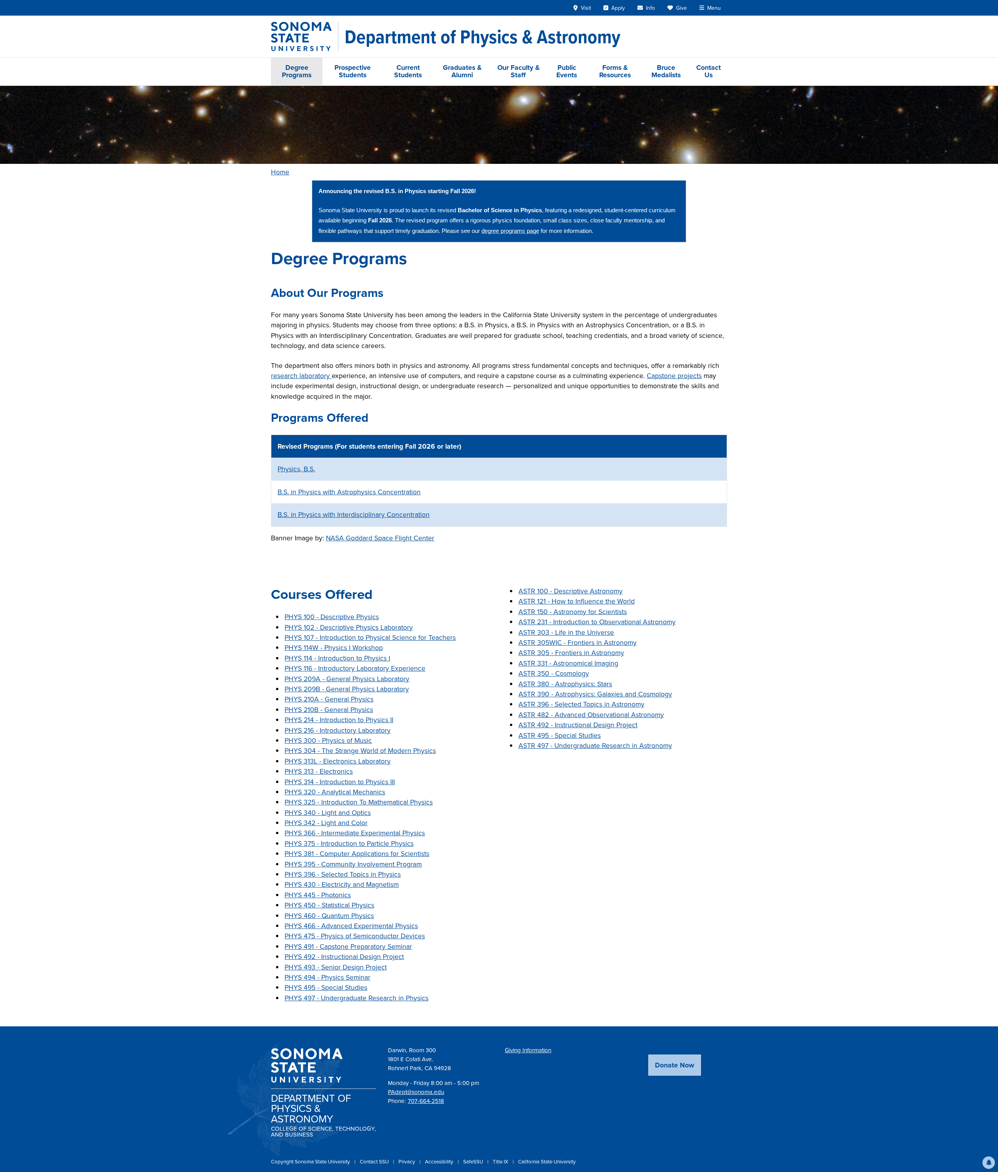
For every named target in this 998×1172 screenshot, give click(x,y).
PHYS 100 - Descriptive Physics (332, 617)
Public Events (566, 71)
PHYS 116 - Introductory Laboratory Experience (355, 668)
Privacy (407, 1161)
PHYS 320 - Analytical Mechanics (335, 792)
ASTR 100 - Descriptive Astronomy (570, 591)
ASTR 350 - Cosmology (553, 673)
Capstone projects (674, 376)
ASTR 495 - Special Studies (559, 735)
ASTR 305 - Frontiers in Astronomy (571, 653)
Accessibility (440, 1161)
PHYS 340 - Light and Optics (328, 813)
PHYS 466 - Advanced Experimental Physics (351, 926)
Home (280, 172)
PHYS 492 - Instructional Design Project (344, 957)
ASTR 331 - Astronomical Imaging (568, 663)
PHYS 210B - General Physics (329, 710)
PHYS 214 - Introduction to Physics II (339, 720)
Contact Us (708, 71)
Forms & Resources (615, 71)
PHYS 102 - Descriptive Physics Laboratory (349, 627)
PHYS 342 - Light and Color (326, 823)
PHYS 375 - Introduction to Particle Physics (349, 843)
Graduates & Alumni (462, 71)
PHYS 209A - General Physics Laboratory (347, 679)
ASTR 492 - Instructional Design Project (577, 725)
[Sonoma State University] (304, 36)
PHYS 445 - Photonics (318, 895)
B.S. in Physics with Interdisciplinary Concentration (354, 515)
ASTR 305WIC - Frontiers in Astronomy (577, 642)
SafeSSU (473, 1161)
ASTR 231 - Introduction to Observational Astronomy (597, 622)
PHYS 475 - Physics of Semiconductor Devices (355, 936)
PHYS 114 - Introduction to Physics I (337, 658)
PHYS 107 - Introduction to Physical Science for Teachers (370, 637)
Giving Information (528, 1050)
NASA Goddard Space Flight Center (380, 538)
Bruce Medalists (666, 71)
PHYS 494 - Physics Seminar (327, 977)
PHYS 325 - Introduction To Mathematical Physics (359, 802)
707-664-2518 (426, 1101)
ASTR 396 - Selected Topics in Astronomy (581, 704)
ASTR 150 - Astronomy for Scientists (572, 612)
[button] (988, 1162)
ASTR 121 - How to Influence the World (576, 601)
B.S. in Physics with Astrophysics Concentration (349, 492)
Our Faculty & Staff (518, 71)
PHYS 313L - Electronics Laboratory (338, 761)
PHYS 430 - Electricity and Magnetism (342, 884)
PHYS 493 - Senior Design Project (336, 967)
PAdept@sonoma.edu (416, 1092)
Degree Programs (296, 71)
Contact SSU (375, 1161)
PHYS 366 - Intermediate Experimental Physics (355, 833)
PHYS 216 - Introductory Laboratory (338, 730)
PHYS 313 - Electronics (319, 771)
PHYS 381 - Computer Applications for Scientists (357, 854)
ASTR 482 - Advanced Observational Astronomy (591, 715)
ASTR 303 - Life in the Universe (566, 632)
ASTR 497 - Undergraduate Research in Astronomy (595, 745)
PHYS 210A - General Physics (329, 699)
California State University (547, 1161)
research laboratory (301, 376)
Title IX (501, 1161)
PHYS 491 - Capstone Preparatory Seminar (348, 946)
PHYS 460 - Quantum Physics (329, 916)
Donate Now (674, 1065)
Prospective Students (352, 71)
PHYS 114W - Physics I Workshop (334, 648)
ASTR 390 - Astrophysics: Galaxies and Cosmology (595, 694)
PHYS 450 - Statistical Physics (329, 905)
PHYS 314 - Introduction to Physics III (340, 782)
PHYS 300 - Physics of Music (328, 740)
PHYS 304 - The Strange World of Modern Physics (360, 751)
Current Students (408, 71)
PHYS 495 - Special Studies (326, 987)
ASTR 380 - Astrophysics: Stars (565, 684)
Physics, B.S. (296, 469)
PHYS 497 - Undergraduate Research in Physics (356, 998)
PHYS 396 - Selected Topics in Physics (343, 874)
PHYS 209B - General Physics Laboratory (347, 689)
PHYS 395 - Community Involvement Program (353, 864)
